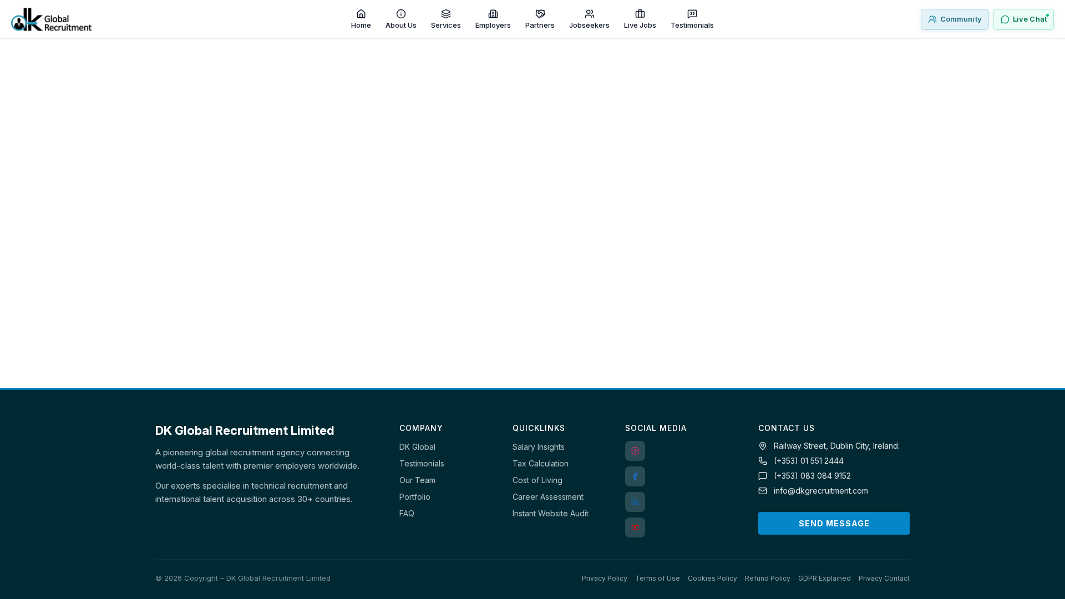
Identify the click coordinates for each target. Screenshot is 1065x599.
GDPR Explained (824, 578)
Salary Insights (539, 446)
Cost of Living (537, 480)
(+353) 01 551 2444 (809, 460)
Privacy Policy (604, 578)
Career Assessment (548, 496)
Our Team (417, 480)
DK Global (417, 446)
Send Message (834, 523)
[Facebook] (635, 476)
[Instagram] (635, 451)
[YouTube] (635, 527)
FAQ (406, 513)
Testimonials (421, 463)
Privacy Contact (884, 578)
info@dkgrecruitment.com (821, 490)
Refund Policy (767, 578)
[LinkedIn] (635, 502)
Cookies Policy (712, 578)
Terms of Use (657, 578)
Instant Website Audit (551, 513)
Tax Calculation (541, 463)
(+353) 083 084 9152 (812, 475)
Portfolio (414, 496)
